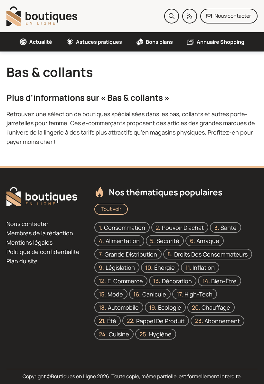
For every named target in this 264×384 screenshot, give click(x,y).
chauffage (216, 307)
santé (229, 227)
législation (120, 267)
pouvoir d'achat (183, 227)
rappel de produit (160, 320)
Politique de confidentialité (43, 252)
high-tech (198, 294)
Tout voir (111, 208)
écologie (169, 307)
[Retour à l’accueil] (41, 15)
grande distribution (131, 254)
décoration (177, 281)
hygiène (160, 334)
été (111, 320)
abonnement (222, 320)
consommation (124, 227)
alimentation (123, 241)
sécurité (167, 241)
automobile (123, 307)
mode (115, 294)
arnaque (207, 241)
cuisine (119, 334)
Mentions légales (29, 242)
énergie (164, 267)
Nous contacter (27, 224)
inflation (204, 267)
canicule (154, 294)
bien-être (224, 281)
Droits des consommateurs (211, 254)
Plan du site (22, 261)
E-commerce (125, 281)
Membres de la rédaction (39, 233)
